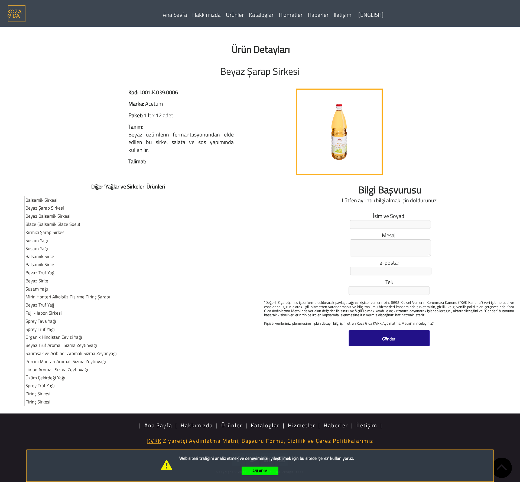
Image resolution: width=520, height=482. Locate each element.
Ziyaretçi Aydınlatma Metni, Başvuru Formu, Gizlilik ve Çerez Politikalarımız (260, 441)
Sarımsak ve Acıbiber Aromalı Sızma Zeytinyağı (71, 353)
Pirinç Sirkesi (37, 393)
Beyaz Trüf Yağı (40, 272)
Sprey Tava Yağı (40, 321)
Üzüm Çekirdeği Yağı (45, 377)
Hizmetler (291, 14)
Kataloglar (261, 14)
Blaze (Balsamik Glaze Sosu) (52, 224)
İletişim (343, 14)
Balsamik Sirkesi (41, 200)
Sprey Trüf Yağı (40, 329)
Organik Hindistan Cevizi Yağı (53, 337)
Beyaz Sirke (36, 280)
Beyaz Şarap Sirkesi (44, 207)
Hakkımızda (206, 14)
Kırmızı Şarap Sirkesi (45, 232)
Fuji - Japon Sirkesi (43, 313)
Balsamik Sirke (39, 256)
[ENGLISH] (371, 14)
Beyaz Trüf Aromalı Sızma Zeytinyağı (61, 345)
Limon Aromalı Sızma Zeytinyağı (56, 369)
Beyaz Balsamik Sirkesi (47, 216)
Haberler (318, 14)
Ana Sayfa (175, 14)
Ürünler (235, 14)
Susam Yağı (36, 240)
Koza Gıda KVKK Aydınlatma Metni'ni (386, 323)
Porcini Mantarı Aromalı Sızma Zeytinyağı (65, 361)
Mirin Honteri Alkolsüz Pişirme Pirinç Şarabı (67, 296)
